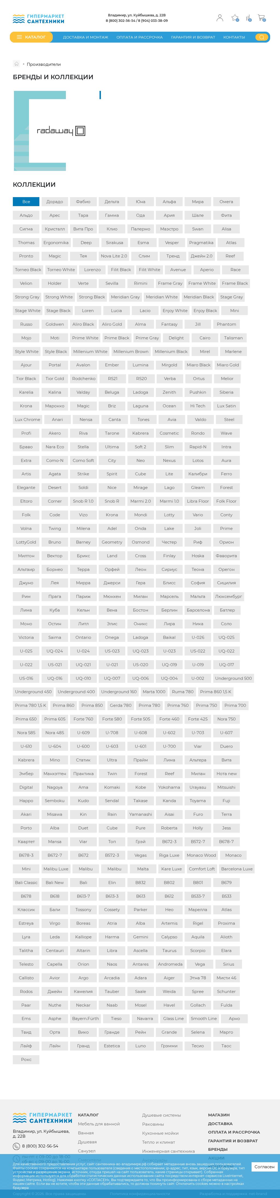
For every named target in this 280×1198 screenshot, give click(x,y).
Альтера (197, 760)
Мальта (197, 596)
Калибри (197, 473)
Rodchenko (83, 378)
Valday (83, 392)
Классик (26, 909)
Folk (26, 514)
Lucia (116, 310)
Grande (169, 1032)
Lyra (26, 936)
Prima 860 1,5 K (215, 691)
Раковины (153, 1124)
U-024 (83, 651)
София (198, 582)
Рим (26, 596)
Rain (112, 814)
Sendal (112, 800)
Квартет (26, 841)
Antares (140, 964)
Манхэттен (54, 773)
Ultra (112, 760)
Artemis (169, 923)
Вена (112, 610)
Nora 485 (54, 732)
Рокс (26, 1059)
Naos (112, 964)
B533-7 (198, 896)
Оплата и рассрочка (139, 37)
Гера (140, 582)
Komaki (112, 787)
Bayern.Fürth (85, 1018)
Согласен (265, 1166)
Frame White (202, 283)
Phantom (226, 324)
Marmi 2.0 (140, 501)
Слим (144, 256)
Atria (112, 923)
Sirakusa (114, 242)
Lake (169, 528)
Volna (26, 528)
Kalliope (83, 936)
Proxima (226, 923)
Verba (170, 378)
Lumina (140, 364)
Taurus (169, 950)
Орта (54, 1032)
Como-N (54, 460)
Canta (115, 419)
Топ (112, 841)
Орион (226, 542)
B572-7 (198, 841)
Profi (26, 433)
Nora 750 (226, 719)
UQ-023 (140, 651)
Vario (198, 514)
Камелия (83, 991)
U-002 (197, 678)
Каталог (88, 1115)
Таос (226, 1045)
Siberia (227, 392)
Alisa (226, 229)
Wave (226, 433)
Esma (143, 242)
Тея (83, 256)
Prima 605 (54, 719)
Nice (111, 487)
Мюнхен (112, 596)
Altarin (83, 950)
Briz (112, 405)
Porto (26, 828)
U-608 (140, 732)
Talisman (233, 337)
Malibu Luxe (55, 868)
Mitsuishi (226, 787)
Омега (226, 201)
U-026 (198, 637)
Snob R (112, 501)
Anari (57, 419)
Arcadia (112, 977)
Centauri (55, 950)
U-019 (198, 664)
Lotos (197, 460)
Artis (26, 473)
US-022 (197, 651)
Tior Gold (55, 378)
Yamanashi (140, 814)
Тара (83, 215)
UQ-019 (169, 664)
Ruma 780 (183, 691)
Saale (140, 991)
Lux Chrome (27, 419)
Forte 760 (83, 719)
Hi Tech (197, 405)
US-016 (26, 678)
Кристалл (55, 229)
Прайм (140, 760)
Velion (26, 283)
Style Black (56, 351)
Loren (88, 310)
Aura (226, 460)
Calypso (169, 936)
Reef (230, 256)
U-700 (169, 746)
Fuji (226, 800)
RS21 (112, 378)
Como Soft (83, 460)
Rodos (26, 991)
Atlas (231, 242)
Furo (198, 814)
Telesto (26, 964)
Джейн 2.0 (201, 256)
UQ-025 (226, 637)
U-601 (140, 746)
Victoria (26, 637)
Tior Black (26, 378)
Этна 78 (198, 977)
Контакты (234, 37)
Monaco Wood (201, 855)
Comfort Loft (202, 868)
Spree (198, 991)
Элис (112, 623)
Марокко (55, 405)
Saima (54, 637)
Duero (226, 746)
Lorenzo (92, 269)
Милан (140, 596)
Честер (169, 542)
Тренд (173, 256)
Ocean (169, 405)
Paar (26, 1005)
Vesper (172, 242)
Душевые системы (161, 1115)
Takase (140, 800)
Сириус (169, 569)
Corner (55, 501)
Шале (198, 215)
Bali (83, 882)
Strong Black (92, 297)
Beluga (112, 392)
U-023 (169, 651)
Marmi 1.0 (169, 501)
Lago (169, 487)
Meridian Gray (125, 297)
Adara (141, 977)
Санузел (86, 1151)
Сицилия (226, 582)
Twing (55, 528)
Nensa (86, 419)
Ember (112, 364)
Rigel (198, 923)
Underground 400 (76, 691)
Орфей (112, 569)
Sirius (228, 964)
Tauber (112, 991)
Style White (27, 351)
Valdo (200, 419)
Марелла (197, 909)
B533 (226, 896)
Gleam (198, 487)
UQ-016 (54, 678)
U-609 (83, 732)
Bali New (55, 882)
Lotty (169, 514)
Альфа (169, 201)
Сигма (26, 229)
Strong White (59, 297)
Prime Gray (147, 337)
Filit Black (121, 269)
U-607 (226, 732)
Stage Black (58, 310)
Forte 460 (169, 719)
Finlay (169, 555)
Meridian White (162, 297)
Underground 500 (233, 678)
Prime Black (116, 337)
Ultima (112, 446)
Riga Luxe (169, 855)
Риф (197, 542)
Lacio (145, 310)
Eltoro (26, 501)
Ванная (86, 1133)
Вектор (54, 555)
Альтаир (26, 569)
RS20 (141, 378)
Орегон (226, 569)
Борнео (54, 569)
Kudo (83, 800)
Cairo (205, 337)
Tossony (83, 909)
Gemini (140, 936)
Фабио (83, 201)
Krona (26, 405)
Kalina (54, 392)
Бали (54, 909)
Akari (26, 814)
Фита (226, 215)
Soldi (83, 487)
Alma (140, 324)
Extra (26, 460)
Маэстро (169, 229)
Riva (83, 433)
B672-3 (169, 841)
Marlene (233, 351)
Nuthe (54, 1005)
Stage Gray (231, 297)
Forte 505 (140, 719)
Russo (26, 324)
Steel (229, 419)
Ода (140, 215)
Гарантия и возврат (193, 37)
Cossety (112, 909)
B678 (26, 896)
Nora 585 (26, 732)
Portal (55, 364)
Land (112, 555)
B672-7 (55, 855)
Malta (143, 868)
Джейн (55, 991)
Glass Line (173, 1018)
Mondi (140, 514)
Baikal (169, 637)
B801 (198, 882)
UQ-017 (226, 664)
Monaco (233, 855)
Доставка (220, 1124)
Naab (112, 1005)
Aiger (169, 977)
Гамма (112, 215)
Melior (227, 378)
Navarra (145, 1018)
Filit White (149, 269)
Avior (54, 977)
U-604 (54, 746)
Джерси (112, 582)
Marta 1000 (154, 691)
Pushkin (197, 392)
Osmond (141, 542)
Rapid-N (197, 446)
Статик (83, 760)
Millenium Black (171, 351)
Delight (176, 337)
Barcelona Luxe (237, 868)
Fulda (226, 1005)
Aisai (169, 814)
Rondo (198, 433)
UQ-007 (112, 678)
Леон (140, 569)
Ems (26, 1018)
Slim (169, 446)
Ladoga (140, 392)
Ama (83, 787)
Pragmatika (201, 242)
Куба (54, 610)
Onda (140, 528)
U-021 (112, 664)
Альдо (26, 215)
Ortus (199, 378)
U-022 (26, 664)
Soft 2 (140, 446)
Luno (140, 1045)
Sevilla (112, 283)
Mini (234, 310)
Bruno (54, 542)
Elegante (26, 487)
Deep (86, 242)
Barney (83, 542)
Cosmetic (169, 433)
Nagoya (55, 787)
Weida (169, 991)
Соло (226, 623)
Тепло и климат (158, 1142)
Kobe (140, 787)
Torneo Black (28, 269)
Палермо (140, 229)
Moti (54, 337)
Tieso (116, 1018)
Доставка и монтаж (85, 37)
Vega (200, 964)
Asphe (54, 1018)
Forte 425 (198, 719)
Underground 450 (33, 691)
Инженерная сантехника (168, 1151)
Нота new (227, 773)
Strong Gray (27, 297)
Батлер (227, 610)
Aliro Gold (112, 324)
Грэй (140, 841)
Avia (172, 419)
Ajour (26, 364)
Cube (140, 473)
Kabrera (140, 433)
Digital (26, 787)
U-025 (26, 651)
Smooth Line (204, 1018)
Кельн (83, 610)
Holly (198, 828)
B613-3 (112, 896)
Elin (112, 882)
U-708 (112, 732)
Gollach (198, 1005)
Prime (226, 528)
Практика (83, 773)
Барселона (198, 610)
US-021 (55, 664)
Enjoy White (175, 310)
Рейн (140, 1032)
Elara (226, 950)
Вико (83, 1032)
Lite (169, 473)
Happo (26, 800)
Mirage (140, 487)
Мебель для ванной (99, 1124)
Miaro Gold (228, 364)
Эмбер (26, 773)
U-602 (169, 732)
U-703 (198, 732)
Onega (112, 637)
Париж (83, 596)
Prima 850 (92, 705)
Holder (55, 283)
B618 (55, 896)
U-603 (112, 746)
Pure (140, 828)
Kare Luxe (171, 868)
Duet (83, 828)
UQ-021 (83, 664)
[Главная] (16, 63)
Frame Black (235, 283)
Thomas (26, 242)
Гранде (111, 1032)
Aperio (207, 269)
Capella (54, 964)
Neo (140, 460)
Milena (83, 528)
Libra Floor (198, 501)
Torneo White (61, 269)
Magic (55, 256)
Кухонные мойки (160, 1133)
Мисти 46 (226, 977)
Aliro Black (83, 324)
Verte (83, 283)
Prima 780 (149, 705)
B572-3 (112, 855)
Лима (26, 610)
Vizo (83, 514)
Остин (54, 623)
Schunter (226, 991)
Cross (140, 555)
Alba (54, 828)
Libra (112, 950)
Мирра (83, 582)
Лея (55, 582)
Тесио (198, 1045)
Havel (169, 1005)
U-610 (26, 746)
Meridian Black (199, 297)
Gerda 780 (121, 705)
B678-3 (26, 855)
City (112, 460)
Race (236, 269)
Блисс (169, 582)
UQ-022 (226, 651)
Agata (55, 473)
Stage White (27, 310)
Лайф (26, 1045)
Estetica (112, 1045)
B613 (140, 896)
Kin (83, 814)
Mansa (55, 841)
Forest (226, 487)
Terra (226, 814)
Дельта (112, 201)
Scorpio (197, 950)
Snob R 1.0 (83, 501)
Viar (198, 746)
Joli (197, 528)
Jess (226, 828)
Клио (112, 229)
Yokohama (169, 787)
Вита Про (83, 229)
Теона (198, 569)
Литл (83, 623)
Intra (226, 446)
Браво (26, 446)
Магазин (219, 1115)
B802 (169, 882)
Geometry (112, 542)
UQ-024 (54, 651)
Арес (54, 215)
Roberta (169, 828)
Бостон (140, 610)
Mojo (26, 337)
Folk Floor (226, 501)
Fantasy (169, 324)
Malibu (86, 868)
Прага (54, 596)
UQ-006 (140, 678)
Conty (226, 514)
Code (54, 514)
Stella (83, 446)
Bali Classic (26, 882)
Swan (197, 229)
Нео (169, 909)
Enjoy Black (205, 310)
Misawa (54, 814)
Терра (83, 569)
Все (26, 201)
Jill (198, 324)
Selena (198, 1032)
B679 (226, 882)
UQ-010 (83, 678)
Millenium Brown (130, 351)
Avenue (178, 269)
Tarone (112, 433)
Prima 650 (26, 719)
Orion (83, 964)
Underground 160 (119, 691)
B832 (140, 882)
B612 (169, 896)
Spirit (112, 473)
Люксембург (228, 596)
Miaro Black (199, 364)
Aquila (198, 936)
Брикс (83, 555)
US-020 (140, 664)
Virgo (54, 923)
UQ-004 (169, 678)
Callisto (26, 977)
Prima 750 (206, 705)
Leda (55, 936)
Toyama (198, 800)
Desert (55, 487)
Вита (226, 760)
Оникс (140, 623)
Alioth (226, 936)
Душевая (87, 1142)
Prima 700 (235, 705)
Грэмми (169, 1045)
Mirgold (169, 364)
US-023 (112, 651)
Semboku (55, 800)
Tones (143, 419)
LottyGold (26, 542)
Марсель (169, 596)
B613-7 (83, 896)
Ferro (226, 473)
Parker (140, 909)
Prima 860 (63, 705)
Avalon (83, 364)
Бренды (218, 1149)
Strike (83, 473)
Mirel (205, 351)
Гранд (83, 1045)
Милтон (26, 555)
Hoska (198, 555)
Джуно (26, 582)
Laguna (140, 405)
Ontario (83, 637)
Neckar (83, 1005)
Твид (26, 1032)
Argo (83, 977)
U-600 (83, 746)
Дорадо (54, 201)
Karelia (26, 392)
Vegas (141, 855)
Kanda (169, 800)
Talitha (26, 950)
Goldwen (55, 324)
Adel (112, 528)
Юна (140, 201)
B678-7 (226, 841)
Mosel (141, 1005)
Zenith (169, 392)
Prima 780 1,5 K (30, 705)
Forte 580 (112, 719)
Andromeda (170, 964)
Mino (55, 760)
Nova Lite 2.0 (114, 256)
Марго (226, 1032)
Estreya (26, 923)
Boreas (83, 923)
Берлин (169, 610)
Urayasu (197, 787)
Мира (198, 201)
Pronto (26, 256)
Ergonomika (56, 242)
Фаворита (226, 555)
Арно (234, 1018)
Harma (112, 936)
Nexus (169, 460)
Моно (26, 623)
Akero (55, 433)
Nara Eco (55, 446)
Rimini (140, 283)
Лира (169, 623)
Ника (197, 623)
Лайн (54, 1045)
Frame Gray (170, 283)
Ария (169, 215)
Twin (112, 773)
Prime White (85, 337)
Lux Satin (226, 405)
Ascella (140, 950)
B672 (83, 855)
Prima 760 (178, 705)
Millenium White (90, 351)
